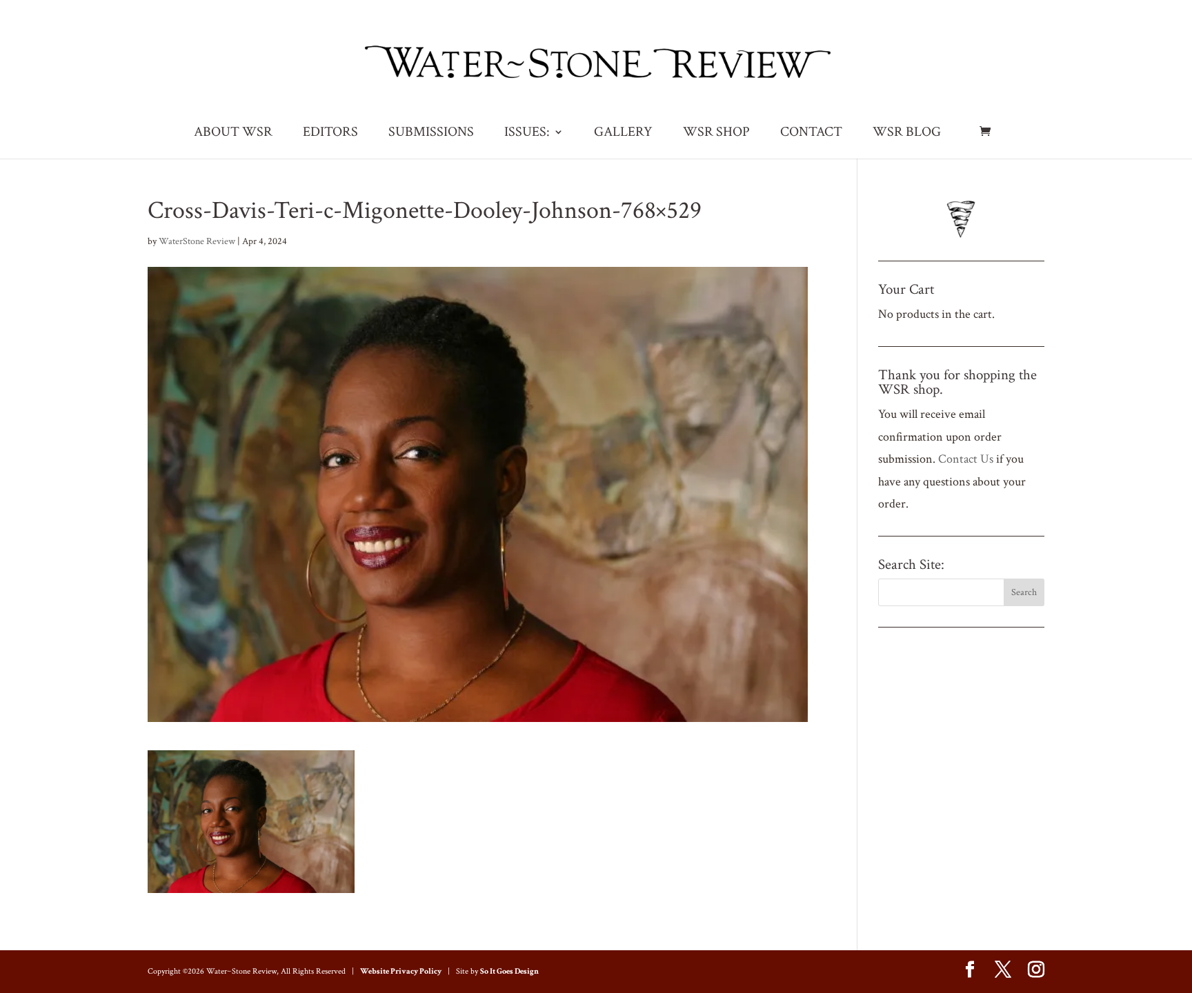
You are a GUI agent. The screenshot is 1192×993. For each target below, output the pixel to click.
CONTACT (811, 134)
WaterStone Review (197, 241)
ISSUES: (527, 134)
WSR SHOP (716, 134)
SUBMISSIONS (431, 134)
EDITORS (330, 134)
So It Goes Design (509, 971)
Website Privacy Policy (400, 971)
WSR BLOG (907, 134)
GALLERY (623, 134)
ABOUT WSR (233, 134)
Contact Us (965, 459)
